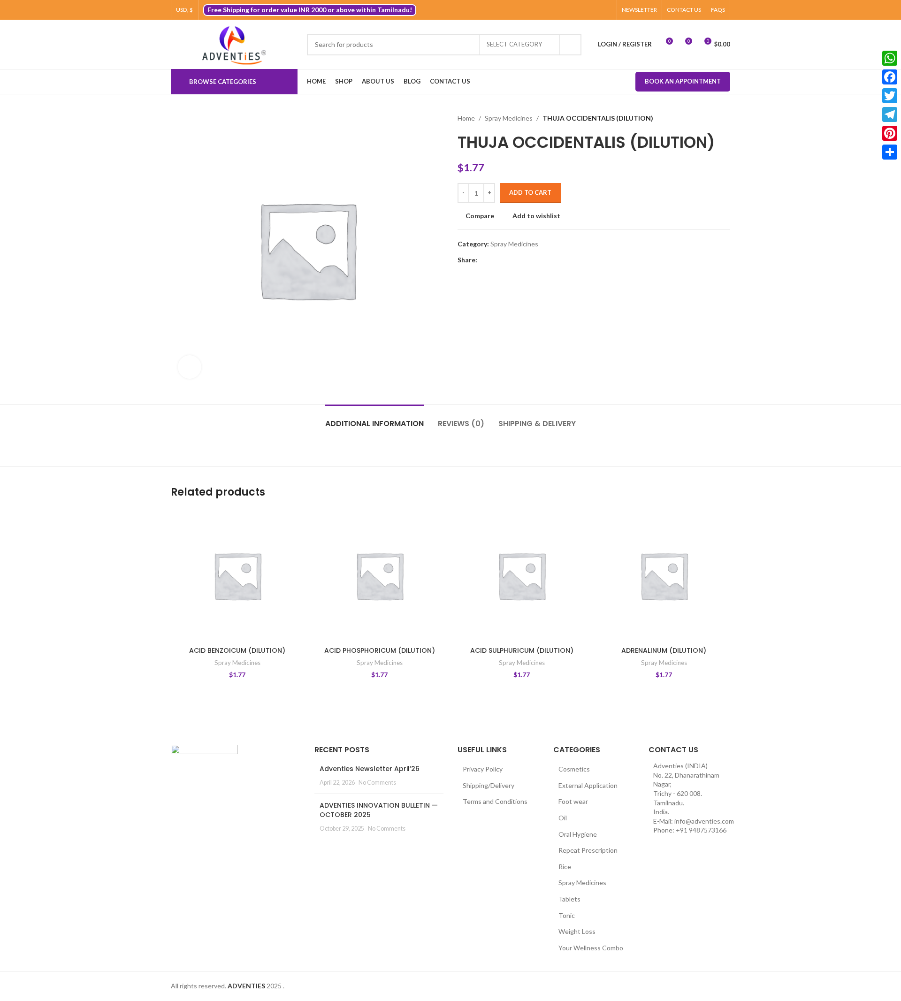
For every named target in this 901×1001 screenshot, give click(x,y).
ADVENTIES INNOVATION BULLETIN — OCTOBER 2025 (379, 810)
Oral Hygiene (577, 834)
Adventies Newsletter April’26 (370, 768)
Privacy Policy (483, 769)
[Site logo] (234, 44)
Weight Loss (577, 931)
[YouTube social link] (595, 10)
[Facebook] (889, 77)
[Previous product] (706, 118)
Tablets (569, 899)
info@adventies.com (704, 821)
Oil (562, 818)
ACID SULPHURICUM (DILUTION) (521, 650)
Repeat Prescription (588, 850)
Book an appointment (683, 81)
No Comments (377, 782)
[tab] (374, 419)
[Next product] (725, 118)
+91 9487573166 (701, 830)
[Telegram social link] (525, 260)
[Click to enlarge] (189, 367)
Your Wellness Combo (590, 948)
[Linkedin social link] (515, 260)
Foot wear (573, 801)
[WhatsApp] (889, 58)
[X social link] (574, 10)
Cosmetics (574, 769)
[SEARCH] (570, 44)
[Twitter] (889, 95)
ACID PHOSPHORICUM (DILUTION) (379, 650)
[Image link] (204, 767)
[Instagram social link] (585, 10)
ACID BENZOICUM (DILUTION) (237, 650)
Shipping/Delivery (488, 785)
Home (466, 118)
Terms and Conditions (495, 801)
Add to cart (530, 192)
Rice (564, 867)
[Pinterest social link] (606, 10)
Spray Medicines (509, 118)
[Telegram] (889, 114)
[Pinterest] (889, 133)
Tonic (566, 915)
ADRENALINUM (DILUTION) (663, 650)
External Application (588, 785)
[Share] (889, 152)
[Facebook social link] (563, 10)
